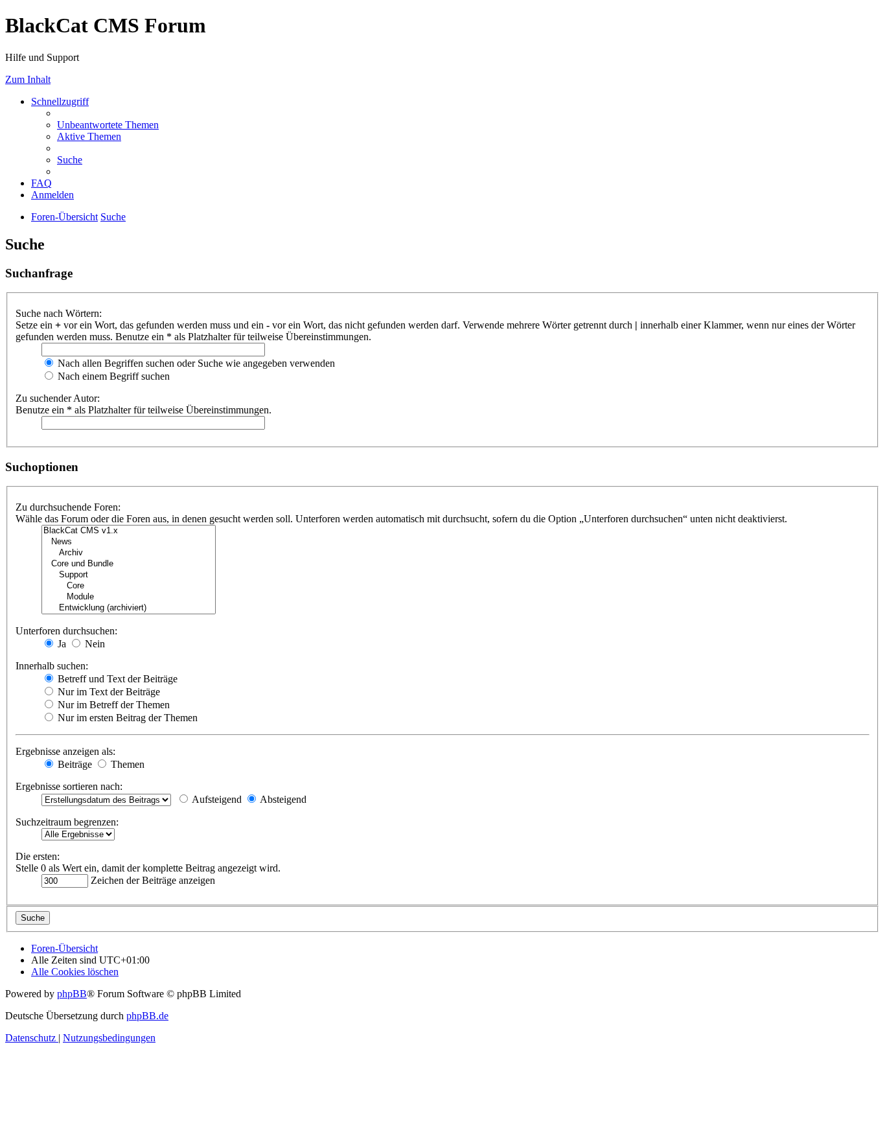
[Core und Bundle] (128, 564)
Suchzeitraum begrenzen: (67, 821)
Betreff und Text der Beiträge (116, 678)
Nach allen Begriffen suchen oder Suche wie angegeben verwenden (195, 363)
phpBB (72, 993)
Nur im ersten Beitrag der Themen (126, 717)
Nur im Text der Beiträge (107, 691)
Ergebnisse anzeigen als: (65, 751)
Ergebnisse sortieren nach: (69, 786)
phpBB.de (147, 1015)
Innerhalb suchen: (52, 665)
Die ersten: (38, 856)
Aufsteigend (216, 799)
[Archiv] (128, 553)
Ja (60, 643)
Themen (126, 764)
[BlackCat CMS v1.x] (128, 531)
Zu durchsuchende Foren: (68, 507)
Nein (93, 643)
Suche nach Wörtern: (59, 313)
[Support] (128, 575)
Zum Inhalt (28, 79)
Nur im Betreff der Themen (112, 704)
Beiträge (73, 764)
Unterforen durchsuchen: (66, 630)
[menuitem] (108, 124)
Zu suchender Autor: (58, 398)
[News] (128, 542)
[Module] (128, 597)
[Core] (128, 586)
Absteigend (282, 799)
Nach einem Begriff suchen (112, 376)
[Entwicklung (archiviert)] (128, 608)
